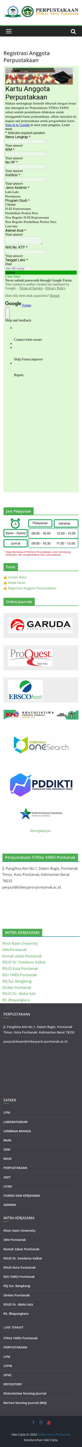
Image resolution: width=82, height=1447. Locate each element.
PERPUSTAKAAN (15, 1168)
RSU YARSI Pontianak (19, 974)
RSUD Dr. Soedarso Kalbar (24, 962)
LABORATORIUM (15, 1122)
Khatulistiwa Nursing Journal (24, 1393)
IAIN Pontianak (14, 949)
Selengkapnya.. (41, 831)
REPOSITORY (12, 1384)
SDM (6, 1149)
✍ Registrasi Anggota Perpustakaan (29, 588)
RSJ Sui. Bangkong (16, 981)
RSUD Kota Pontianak (20, 968)
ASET (7, 1177)
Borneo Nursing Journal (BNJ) (25, 1403)
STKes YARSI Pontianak (20, 1338)
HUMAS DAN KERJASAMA (21, 1195)
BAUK (7, 1159)
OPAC (7, 1375)
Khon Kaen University (20, 943)
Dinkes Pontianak (16, 987)
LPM (6, 1112)
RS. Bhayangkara (16, 1000)
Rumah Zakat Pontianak (22, 956)
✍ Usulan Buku (15, 577)
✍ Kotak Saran (14, 583)
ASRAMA (9, 1205)
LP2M (7, 1186)
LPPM (7, 1366)
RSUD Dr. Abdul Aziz (19, 993)
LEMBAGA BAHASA (17, 1131)
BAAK (7, 1140)
